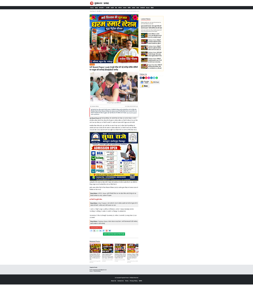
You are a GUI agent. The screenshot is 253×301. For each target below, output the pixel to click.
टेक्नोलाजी (142, 7)
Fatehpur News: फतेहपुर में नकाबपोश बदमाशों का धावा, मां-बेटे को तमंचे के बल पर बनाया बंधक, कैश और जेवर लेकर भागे (155, 60)
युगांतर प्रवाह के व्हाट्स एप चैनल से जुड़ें (114, 234)
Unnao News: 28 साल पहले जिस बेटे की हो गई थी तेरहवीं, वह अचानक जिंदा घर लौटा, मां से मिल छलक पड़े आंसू (95, 256)
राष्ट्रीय (112, 7)
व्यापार (137, 7)
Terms (126, 280)
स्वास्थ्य (124, 7)
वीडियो (152, 7)
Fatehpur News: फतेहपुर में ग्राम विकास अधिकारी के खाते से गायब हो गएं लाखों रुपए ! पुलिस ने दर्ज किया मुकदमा (154, 41)
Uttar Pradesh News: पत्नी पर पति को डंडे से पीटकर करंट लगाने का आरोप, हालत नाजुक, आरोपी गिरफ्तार (107, 256)
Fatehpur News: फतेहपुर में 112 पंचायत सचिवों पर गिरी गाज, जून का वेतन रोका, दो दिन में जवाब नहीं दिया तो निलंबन (132, 256)
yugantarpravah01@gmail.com (100, 269)
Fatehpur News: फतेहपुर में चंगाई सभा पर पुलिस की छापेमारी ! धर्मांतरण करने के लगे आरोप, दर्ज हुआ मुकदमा (154, 48)
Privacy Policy (134, 280)
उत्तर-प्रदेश (99, 11)
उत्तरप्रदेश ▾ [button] (102, 7)
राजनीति (107, 7)
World (147, 7)
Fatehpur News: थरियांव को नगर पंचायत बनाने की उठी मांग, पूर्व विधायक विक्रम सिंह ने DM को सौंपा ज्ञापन (120, 256)
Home (92, 7)
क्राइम (96, 7)
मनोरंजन (120, 7)
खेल (116, 7)
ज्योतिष (129, 7)
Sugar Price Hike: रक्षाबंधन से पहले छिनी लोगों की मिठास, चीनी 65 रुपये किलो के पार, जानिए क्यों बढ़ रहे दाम (155, 66)
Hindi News (92, 11)
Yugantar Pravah (125, 277)
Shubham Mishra (95, 106)
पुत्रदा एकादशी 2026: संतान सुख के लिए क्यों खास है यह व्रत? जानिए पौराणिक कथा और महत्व (151, 27)
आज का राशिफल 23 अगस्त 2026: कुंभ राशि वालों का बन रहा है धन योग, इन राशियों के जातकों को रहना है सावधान (154, 35)
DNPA (140, 280)
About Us (113, 280)
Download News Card (95, 227)
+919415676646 (97, 271)
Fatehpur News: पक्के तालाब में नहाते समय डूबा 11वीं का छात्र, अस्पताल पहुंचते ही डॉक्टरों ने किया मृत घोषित (155, 54)
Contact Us (120, 280)
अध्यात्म (133, 7)
